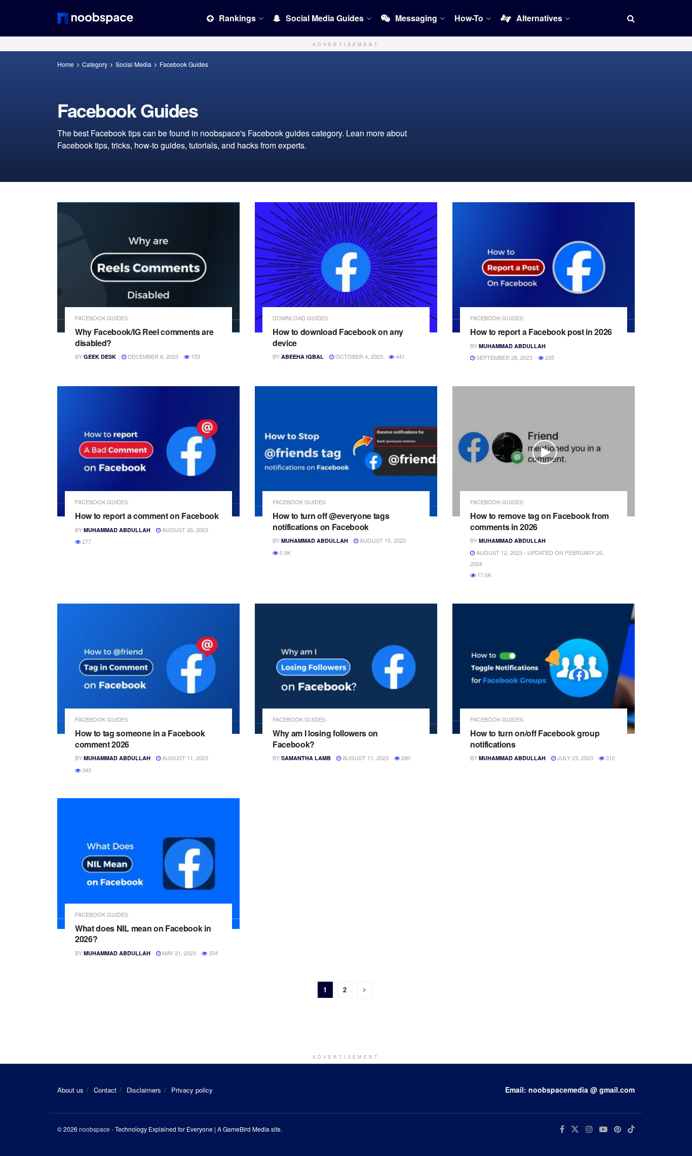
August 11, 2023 (184, 758)
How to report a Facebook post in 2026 (541, 332)
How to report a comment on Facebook (147, 515)
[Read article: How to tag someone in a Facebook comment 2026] (148, 669)
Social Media (133, 64)
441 (399, 356)
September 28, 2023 (503, 357)
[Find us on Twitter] (575, 1129)
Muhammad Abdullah (512, 346)
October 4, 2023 (358, 356)
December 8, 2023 (152, 356)
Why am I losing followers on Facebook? (325, 738)
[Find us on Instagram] (589, 1129)
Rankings (237, 18)
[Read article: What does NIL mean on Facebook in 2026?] (148, 863)
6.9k (284, 552)
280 (405, 758)
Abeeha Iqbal (302, 356)
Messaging (416, 18)
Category (94, 64)
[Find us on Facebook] (562, 1129)
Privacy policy (192, 1090)
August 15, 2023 (382, 540)
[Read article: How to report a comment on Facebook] (148, 451)
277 (86, 541)
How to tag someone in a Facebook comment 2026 (140, 738)
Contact (105, 1090)
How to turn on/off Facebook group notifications (534, 738)
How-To (468, 18)
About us (70, 1090)
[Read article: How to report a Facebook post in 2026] (543, 267)
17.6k (483, 575)
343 (86, 770)
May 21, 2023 (178, 953)
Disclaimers (144, 1090)
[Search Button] (631, 18)
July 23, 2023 (574, 758)
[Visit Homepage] (95, 18)
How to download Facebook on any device (338, 337)
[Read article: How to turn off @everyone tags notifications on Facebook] (346, 451)
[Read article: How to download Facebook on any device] (346, 267)
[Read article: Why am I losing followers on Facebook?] (346, 669)
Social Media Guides (325, 18)
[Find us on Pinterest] (617, 1129)
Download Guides (300, 318)
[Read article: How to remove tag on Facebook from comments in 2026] (543, 451)
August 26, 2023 (184, 530)
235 (549, 357)
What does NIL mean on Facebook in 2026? (143, 933)
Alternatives (539, 18)
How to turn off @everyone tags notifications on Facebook (331, 521)
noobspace (94, 1129)
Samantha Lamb (306, 758)
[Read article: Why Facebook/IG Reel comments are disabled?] (148, 267)
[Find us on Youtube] (603, 1129)
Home (65, 64)
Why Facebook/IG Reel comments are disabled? (144, 337)
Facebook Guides (184, 64)
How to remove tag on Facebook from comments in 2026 (539, 521)
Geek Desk (100, 356)
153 (194, 356)
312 (609, 758)
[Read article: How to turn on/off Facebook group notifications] (543, 669)
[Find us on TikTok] (631, 1129)
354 (212, 953)
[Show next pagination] (364, 990)
